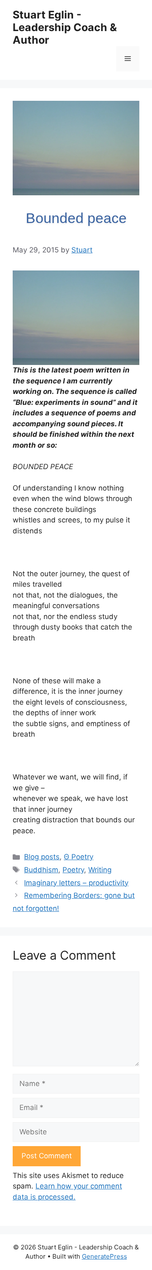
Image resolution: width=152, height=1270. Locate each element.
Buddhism (41, 870)
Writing (99, 870)
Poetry (73, 870)
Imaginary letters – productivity (76, 883)
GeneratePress (104, 1256)
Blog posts (42, 857)
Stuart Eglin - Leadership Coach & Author (65, 27)
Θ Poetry (78, 857)
